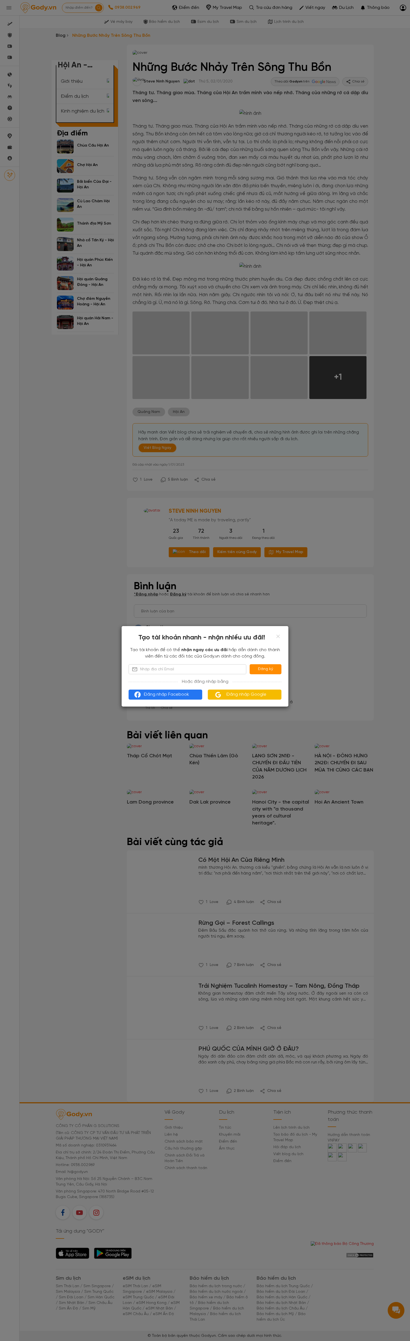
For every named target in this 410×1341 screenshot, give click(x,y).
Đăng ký (265, 669)
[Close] (278, 636)
